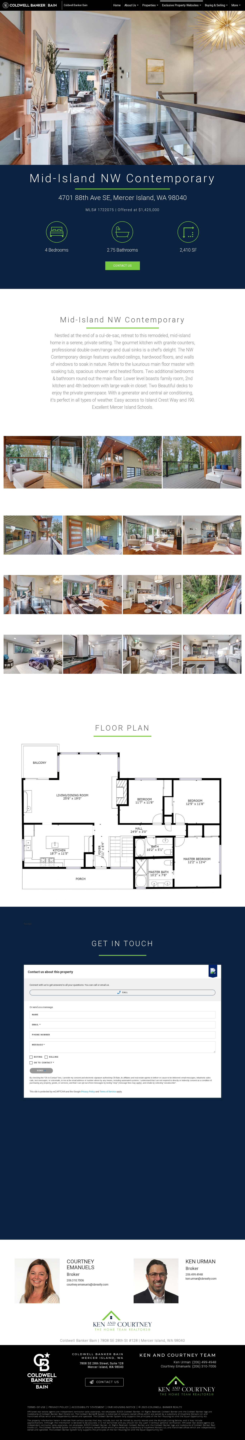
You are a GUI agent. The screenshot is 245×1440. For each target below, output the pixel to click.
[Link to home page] (31, 5)
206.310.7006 (75, 1280)
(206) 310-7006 (204, 1366)
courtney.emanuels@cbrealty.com (87, 1284)
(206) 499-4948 (204, 1362)
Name (35, 1015)
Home (117, 5)
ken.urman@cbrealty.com (201, 1278)
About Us (131, 7)
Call (124, 992)
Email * (36, 1025)
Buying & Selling (216, 7)
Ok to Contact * (44, 1063)
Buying (38, 1057)
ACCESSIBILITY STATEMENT (88, 1407)
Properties (150, 7)
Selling (53, 1057)
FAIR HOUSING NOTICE (122, 1407)
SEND (40, 1070)
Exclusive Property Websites (182, 7)
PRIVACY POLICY (59, 1407)
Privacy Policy (88, 1091)
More (236, 7)
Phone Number (41, 1035)
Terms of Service (108, 1091)
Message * (38, 1045)
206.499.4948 (194, 1274)
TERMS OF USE (36, 1407)
